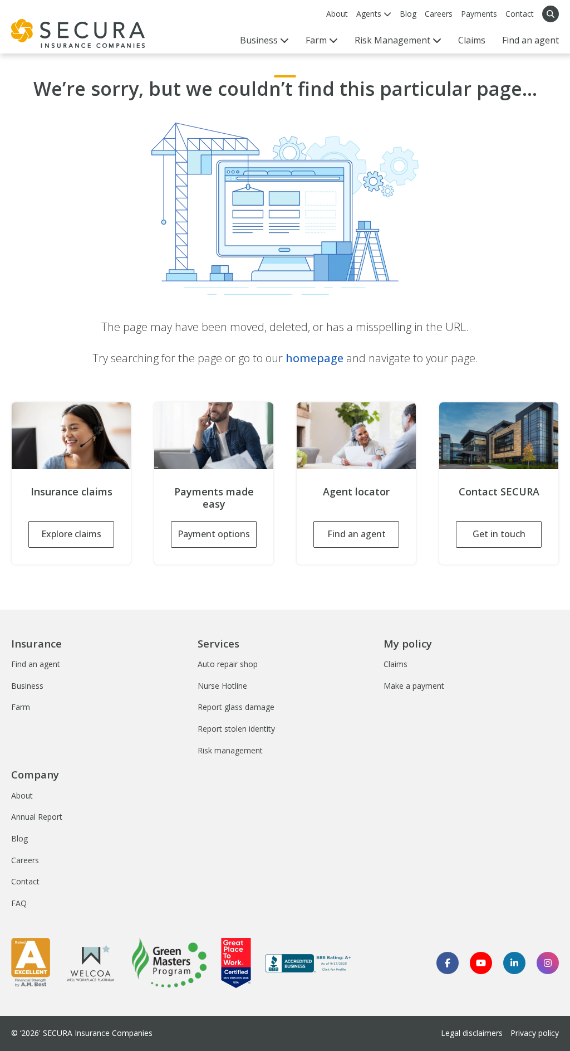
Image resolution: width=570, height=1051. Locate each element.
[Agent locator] (356, 435)
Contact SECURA (499, 491)
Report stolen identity (236, 728)
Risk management (230, 750)
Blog (408, 13)
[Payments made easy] (213, 435)
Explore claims (71, 534)
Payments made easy (214, 497)
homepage (314, 358)
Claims (471, 40)
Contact (519, 13)
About (337, 13)
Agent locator (356, 491)
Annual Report (36, 816)
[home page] (78, 33)
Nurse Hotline (222, 685)
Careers (439, 13)
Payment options (214, 534)
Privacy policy (534, 1033)
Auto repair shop (228, 664)
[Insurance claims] (71, 435)
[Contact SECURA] (498, 435)
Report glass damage (236, 707)
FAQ (19, 903)
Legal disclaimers (472, 1033)
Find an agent (530, 40)
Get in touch (499, 534)
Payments (479, 13)
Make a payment (414, 685)
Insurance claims (71, 491)
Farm (20, 707)
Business (27, 685)
